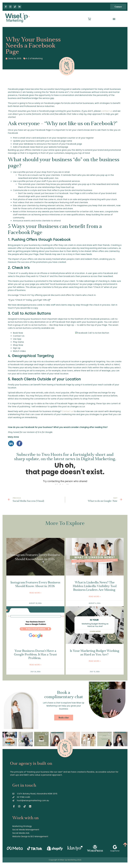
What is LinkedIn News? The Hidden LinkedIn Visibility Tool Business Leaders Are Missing (95, 586)
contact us (106, 111)
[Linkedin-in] (19, 7)
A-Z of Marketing (34, 58)
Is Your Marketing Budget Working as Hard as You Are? (94, 652)
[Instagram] (10, 7)
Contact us (67, 411)
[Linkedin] (30, 806)
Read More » (35, 593)
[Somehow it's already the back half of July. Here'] (10, 739)
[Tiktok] (15, 7)
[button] (114, 19)
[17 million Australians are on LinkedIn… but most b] (120, 739)
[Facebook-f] (6, 7)
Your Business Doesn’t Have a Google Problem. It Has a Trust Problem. (35, 654)
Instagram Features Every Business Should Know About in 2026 (35, 584)
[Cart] (89, 19)
